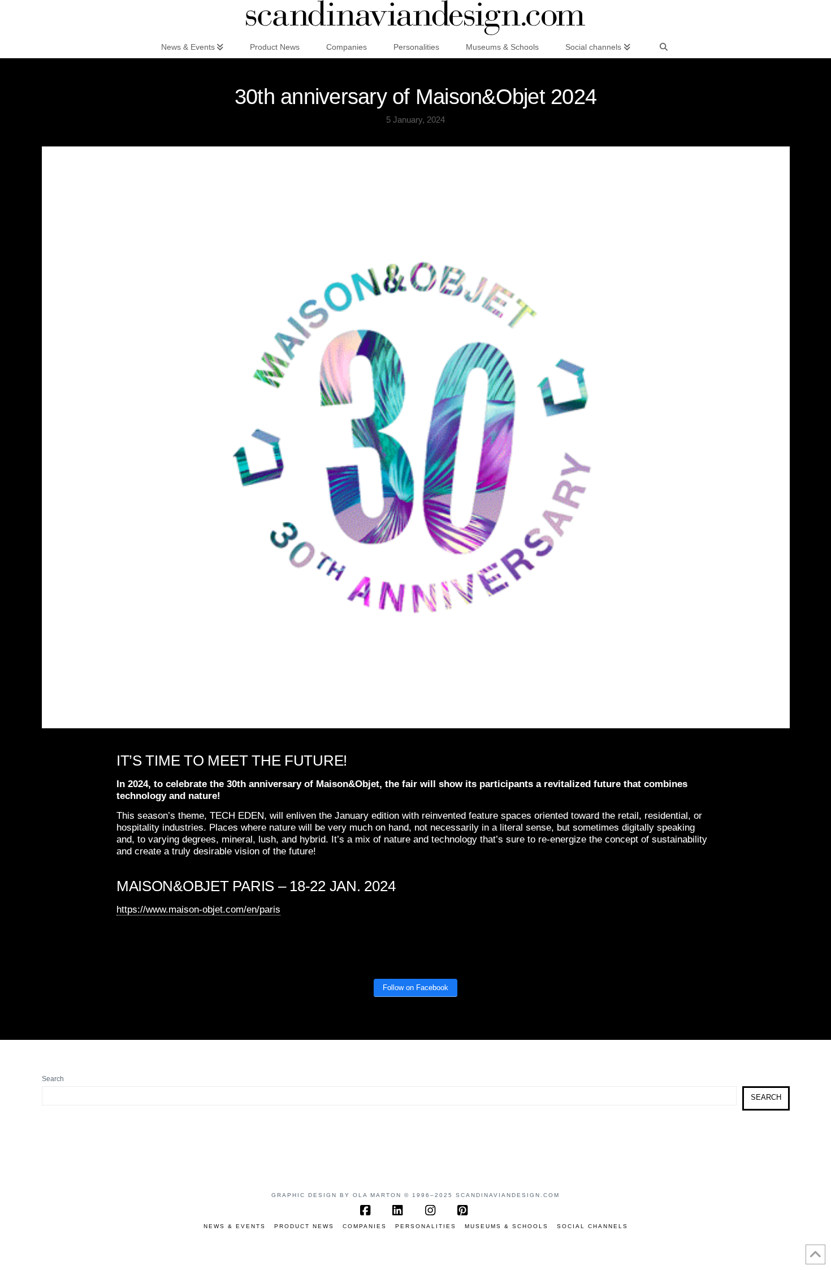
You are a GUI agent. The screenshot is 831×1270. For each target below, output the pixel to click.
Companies (365, 1226)
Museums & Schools (506, 1226)
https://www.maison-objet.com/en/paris (198, 909)
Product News (304, 1226)
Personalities (425, 1226)
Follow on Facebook (415, 987)
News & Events (235, 1226)
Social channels (592, 1226)
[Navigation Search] (663, 46)
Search (53, 1079)
